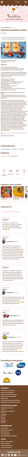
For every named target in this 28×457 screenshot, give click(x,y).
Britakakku (3, 421)
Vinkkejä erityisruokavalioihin (8, 396)
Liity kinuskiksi (4, 428)
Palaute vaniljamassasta (7, 445)
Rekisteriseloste (5, 432)
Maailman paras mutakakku (8, 411)
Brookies (3, 417)
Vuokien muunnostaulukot (7, 392)
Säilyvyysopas (4, 398)
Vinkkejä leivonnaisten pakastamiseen (10, 400)
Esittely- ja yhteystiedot (7, 441)
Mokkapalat (4, 414)
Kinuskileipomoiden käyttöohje (9, 435)
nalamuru (16, 241)
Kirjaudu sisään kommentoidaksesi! (10, 211)
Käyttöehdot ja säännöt (7, 430)
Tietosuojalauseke (5, 434)
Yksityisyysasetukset (6, 447)
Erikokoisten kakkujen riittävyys (9, 394)
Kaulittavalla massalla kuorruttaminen (10, 402)
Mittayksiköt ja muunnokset (8, 390)
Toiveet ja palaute (5, 443)
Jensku (19, 315)
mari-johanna (18, 337)
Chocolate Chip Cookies (7, 407)
